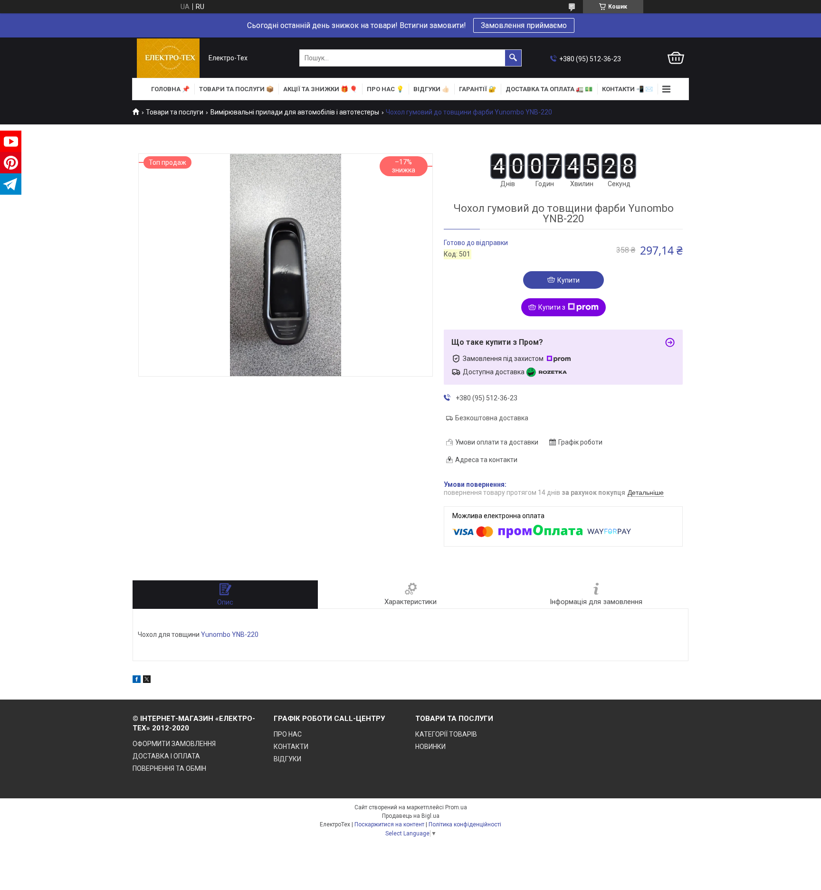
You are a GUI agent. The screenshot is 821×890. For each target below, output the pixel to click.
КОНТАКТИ (291, 746)
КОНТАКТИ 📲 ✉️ (627, 89)
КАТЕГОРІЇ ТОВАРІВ (446, 734)
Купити (568, 280)
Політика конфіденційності (465, 824)
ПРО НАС (288, 734)
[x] (147, 680)
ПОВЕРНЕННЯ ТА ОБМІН (169, 768)
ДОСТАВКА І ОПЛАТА (166, 756)
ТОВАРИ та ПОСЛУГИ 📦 (236, 89)
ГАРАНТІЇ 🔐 (477, 89)
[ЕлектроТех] (168, 58)
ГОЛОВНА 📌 (170, 89)
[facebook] (137, 680)
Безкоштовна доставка (491, 418)
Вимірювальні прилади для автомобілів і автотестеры (294, 112)
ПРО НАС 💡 (385, 89)
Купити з (551, 307)
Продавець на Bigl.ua (410, 816)
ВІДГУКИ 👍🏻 (431, 89)
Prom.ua (456, 807)
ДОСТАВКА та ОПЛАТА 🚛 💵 (549, 89)
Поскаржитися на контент (389, 824)
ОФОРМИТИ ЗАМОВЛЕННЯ (174, 744)
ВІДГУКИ (287, 759)
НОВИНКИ (430, 746)
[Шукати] (513, 58)
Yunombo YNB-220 (230, 634)
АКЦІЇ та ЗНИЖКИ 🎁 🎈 (320, 89)
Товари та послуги (174, 112)
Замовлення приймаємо (524, 25)
